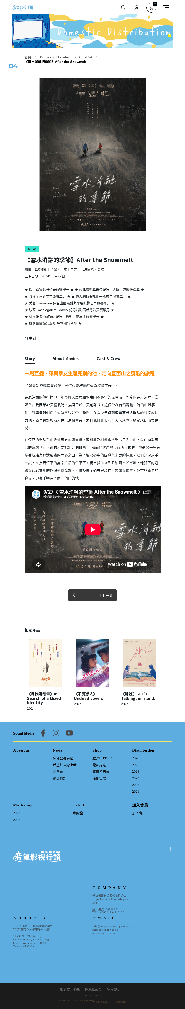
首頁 (28, 57)
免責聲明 (113, 990)
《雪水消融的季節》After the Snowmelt (55, 61)
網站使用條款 (70, 990)
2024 (88, 57)
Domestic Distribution (58, 57)
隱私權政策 (93, 990)
